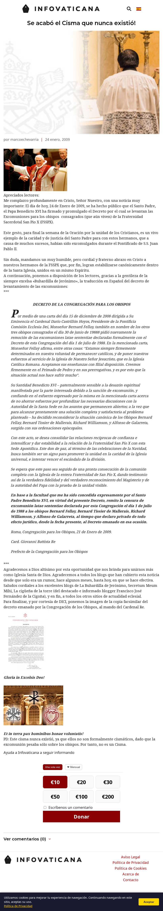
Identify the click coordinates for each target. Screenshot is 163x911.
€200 (108, 796)
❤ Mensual (73, 767)
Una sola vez (52, 767)
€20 (81, 782)
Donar (81, 816)
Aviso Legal (130, 857)
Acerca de (130, 874)
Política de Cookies (131, 868)
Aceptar (149, 901)
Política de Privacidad (131, 863)
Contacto (130, 880)
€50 (55, 796)
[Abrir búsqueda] (129, 9)
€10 (55, 782)
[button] (27, 839)
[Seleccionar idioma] (139, 9)
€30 (107, 782)
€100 (81, 796)
